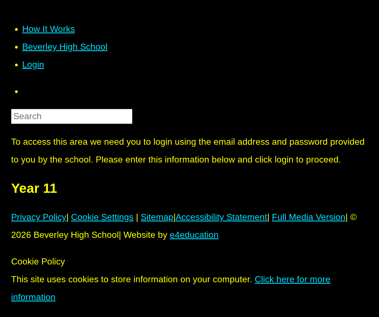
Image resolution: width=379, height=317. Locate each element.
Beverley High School (64, 47)
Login (33, 64)
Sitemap (157, 217)
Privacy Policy (38, 217)
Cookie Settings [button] (102, 217)
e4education (194, 235)
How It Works (48, 29)
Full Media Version (308, 217)
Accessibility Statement (221, 217)
